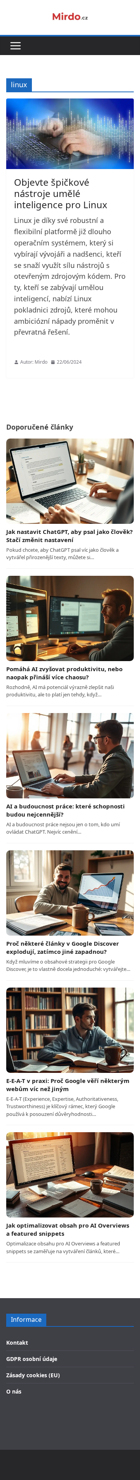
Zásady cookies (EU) (33, 1375)
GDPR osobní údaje (31, 1359)
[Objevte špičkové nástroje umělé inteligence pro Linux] (70, 133)
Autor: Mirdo (33, 362)
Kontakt (17, 1342)
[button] (15, 45)
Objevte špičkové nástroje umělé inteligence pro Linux (60, 193)
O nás (13, 1391)
